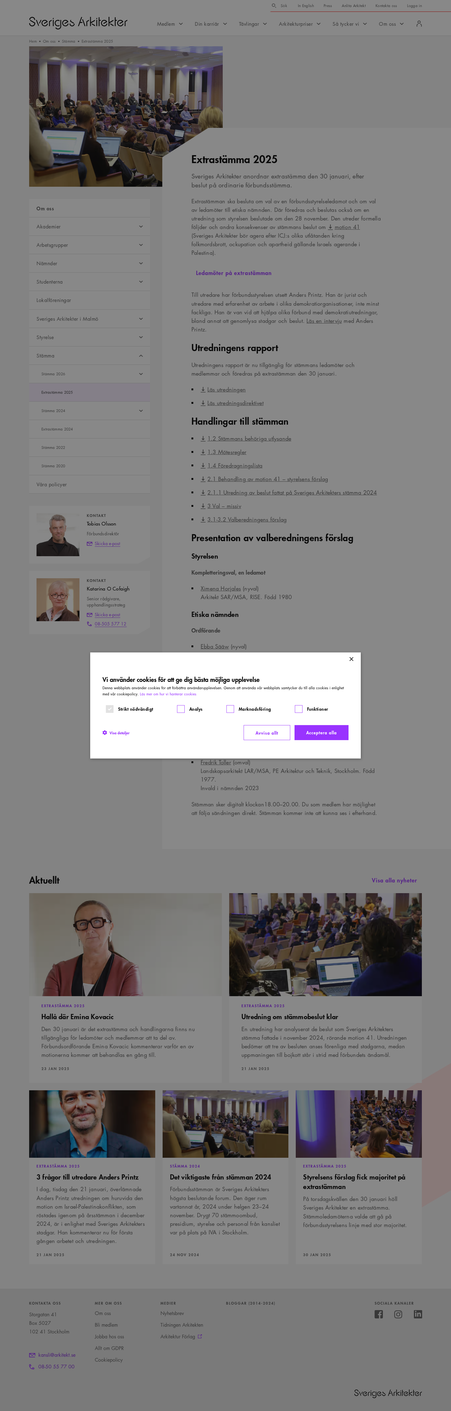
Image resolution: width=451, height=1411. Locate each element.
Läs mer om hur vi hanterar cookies (168, 694)
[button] (115, 732)
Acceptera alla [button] (321, 732)
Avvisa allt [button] (267, 732)
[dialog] (225, 705)
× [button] (351, 659)
